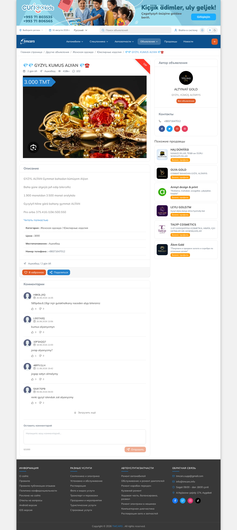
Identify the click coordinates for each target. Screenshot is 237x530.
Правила (24, 480)
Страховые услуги (81, 510)
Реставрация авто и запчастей (139, 513)
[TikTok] (198, 500)
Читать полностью (36, 220)
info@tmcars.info (185, 481)
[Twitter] (169, 129)
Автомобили (73, 41)
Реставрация (78, 485)
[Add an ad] (214, 42)
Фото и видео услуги (82, 490)
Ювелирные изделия (109, 52)
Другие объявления (57, 52)
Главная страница (31, 52)
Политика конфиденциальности (38, 490)
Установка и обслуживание (86, 480)
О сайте (23, 476)
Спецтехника (97, 41)
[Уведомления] (202, 30)
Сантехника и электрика (85, 476)
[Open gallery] (141, 81)
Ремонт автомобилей (133, 476)
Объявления (147, 41)
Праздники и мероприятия (86, 500)
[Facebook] (162, 129)
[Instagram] (185, 129)
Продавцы (170, 41)
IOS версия (25, 510)
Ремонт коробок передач (136, 485)
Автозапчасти (123, 41)
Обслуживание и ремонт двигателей (142, 480)
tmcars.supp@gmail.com (189, 476)
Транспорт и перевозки (84, 495)
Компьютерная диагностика (137, 508)
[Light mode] (210, 30)
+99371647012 (56, 251)
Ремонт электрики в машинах (138, 503)
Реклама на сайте (30, 495)
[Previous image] (27, 116)
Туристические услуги (83, 505)
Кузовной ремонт (131, 490)
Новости (188, 41)
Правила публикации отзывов (37, 485)
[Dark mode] (214, 30)
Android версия (28, 505)
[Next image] (141, 116)
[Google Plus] (177, 129)
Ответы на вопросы (30, 500)
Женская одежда (83, 52)
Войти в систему (188, 30)
